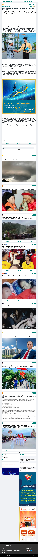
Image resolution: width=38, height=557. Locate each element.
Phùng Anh (5, 244)
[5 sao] (35, 140)
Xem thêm (19, 452)
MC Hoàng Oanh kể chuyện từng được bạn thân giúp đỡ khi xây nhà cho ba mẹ (13, 246)
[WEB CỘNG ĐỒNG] (7, 1)
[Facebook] (26, 1)
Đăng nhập (34, 1)
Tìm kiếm (22, 1)
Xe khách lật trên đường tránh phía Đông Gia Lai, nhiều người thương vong (13, 217)
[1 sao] (30, 140)
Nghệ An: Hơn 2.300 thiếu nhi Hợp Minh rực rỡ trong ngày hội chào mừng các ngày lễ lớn (15, 425)
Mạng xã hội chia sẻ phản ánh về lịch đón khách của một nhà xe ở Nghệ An (13, 395)
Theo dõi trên (31, 6)
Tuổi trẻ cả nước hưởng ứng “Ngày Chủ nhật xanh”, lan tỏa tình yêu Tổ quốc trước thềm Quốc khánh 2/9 (17, 365)
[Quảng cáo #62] (27, 524)
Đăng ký (30, 1)
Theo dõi (34, 155)
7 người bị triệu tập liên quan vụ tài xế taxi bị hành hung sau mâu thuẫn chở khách (14, 305)
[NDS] (27, 489)
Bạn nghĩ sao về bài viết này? (6, 140)
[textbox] (19, 148)
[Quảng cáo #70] (10, 471)
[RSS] (24, 1)
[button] (30, 183)
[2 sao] (31, 140)
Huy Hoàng (5, 273)
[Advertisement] (19, 20)
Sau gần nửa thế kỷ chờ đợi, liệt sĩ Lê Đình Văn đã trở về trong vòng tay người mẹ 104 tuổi (15, 188)
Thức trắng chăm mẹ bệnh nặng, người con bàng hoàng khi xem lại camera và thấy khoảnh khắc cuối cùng (18, 275)
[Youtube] (27, 1)
